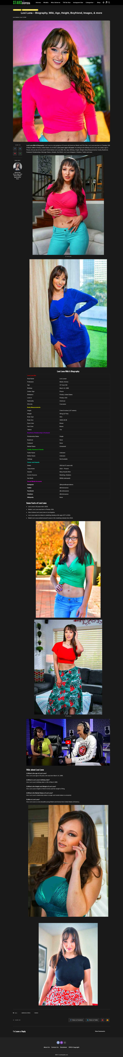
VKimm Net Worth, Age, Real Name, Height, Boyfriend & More (17, 175)
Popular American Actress (30, 9)
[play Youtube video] (68, 742)
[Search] (109, 2)
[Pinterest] (15, 153)
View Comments (100, 1031)
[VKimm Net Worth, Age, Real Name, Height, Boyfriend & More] (17, 166)
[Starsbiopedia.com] (21, 2)
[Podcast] (64, 1042)
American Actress (26, 1012)
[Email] (107, 1020)
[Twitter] (20, 149)
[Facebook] (15, 149)
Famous (36, 1012)
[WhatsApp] (20, 153)
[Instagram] (61, 1042)
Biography (17, 9)
